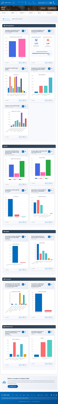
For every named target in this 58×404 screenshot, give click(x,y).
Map (26, 3)
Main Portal (13, 3)
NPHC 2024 (7, 2)
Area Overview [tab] (7, 18)
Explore (22, 2)
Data (25, 62)
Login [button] (54, 3)
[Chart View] (23, 31)
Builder (30, 3)
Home (19, 2)
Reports (34, 3)
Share (43, 8)
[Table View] (25, 31)
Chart (21, 62)
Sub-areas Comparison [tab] (18, 18)
